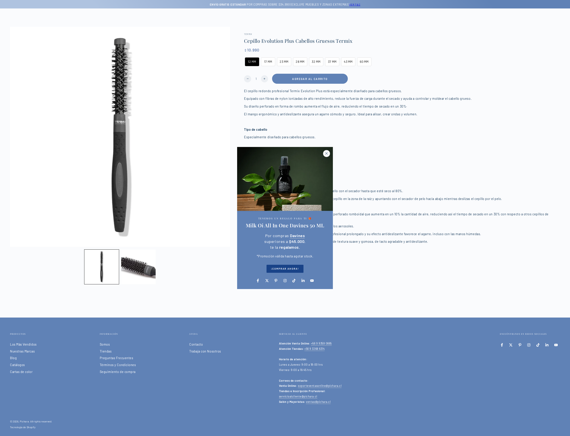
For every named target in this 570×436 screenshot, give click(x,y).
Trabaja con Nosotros (205, 351)
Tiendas (106, 351)
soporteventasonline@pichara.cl (320, 385)
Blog (13, 358)
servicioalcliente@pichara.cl (298, 396)
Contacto (196, 344)
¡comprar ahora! (285, 268)
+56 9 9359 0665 (321, 343)
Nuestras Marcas (22, 351)
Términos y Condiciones (118, 365)
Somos (105, 344)
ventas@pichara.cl (318, 401)
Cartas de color (21, 372)
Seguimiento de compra (118, 372)
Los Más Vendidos (23, 344)
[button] (101, 266)
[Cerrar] (326, 153)
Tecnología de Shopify (22, 427)
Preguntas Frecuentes (116, 358)
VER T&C (354, 4)
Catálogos (17, 365)
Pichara (24, 421)
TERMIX (248, 34)
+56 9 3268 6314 (314, 348)
